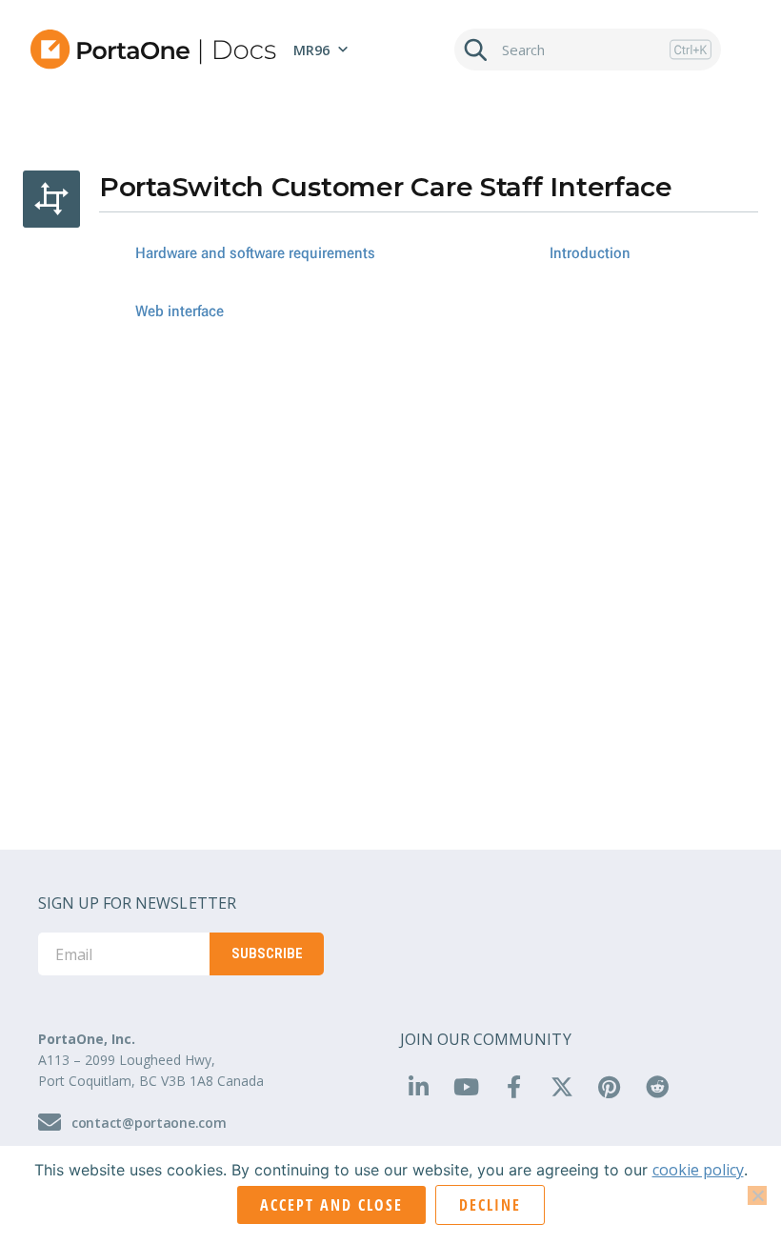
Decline (490, 1204)
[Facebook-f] (513, 1087)
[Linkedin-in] (418, 1087)
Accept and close (331, 1204)
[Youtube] (466, 1087)
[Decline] (757, 1195)
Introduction (590, 253)
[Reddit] (657, 1087)
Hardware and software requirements (255, 253)
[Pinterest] (609, 1087)
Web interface (179, 311)
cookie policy (698, 1169)
